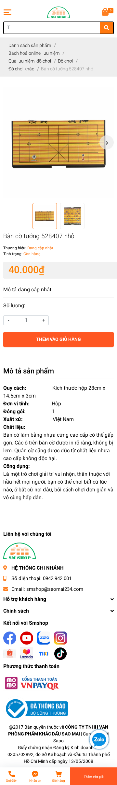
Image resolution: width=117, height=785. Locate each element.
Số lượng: (14, 305)
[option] (58, 142)
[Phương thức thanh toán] (31, 683)
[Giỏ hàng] (106, 12)
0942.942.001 (57, 578)
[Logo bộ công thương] (35, 708)
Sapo (58, 740)
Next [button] (106, 142)
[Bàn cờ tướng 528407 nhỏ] (58, 142)
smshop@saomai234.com (54, 589)
